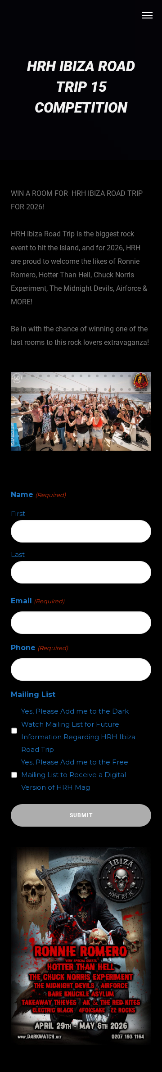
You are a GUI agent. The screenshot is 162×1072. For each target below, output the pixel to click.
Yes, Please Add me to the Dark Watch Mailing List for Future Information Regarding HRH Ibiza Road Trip (78, 730)
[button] (16, 362)
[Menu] (147, 15)
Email (37, 601)
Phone (39, 647)
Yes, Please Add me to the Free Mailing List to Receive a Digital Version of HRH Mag (74, 775)
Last (18, 554)
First (18, 513)
